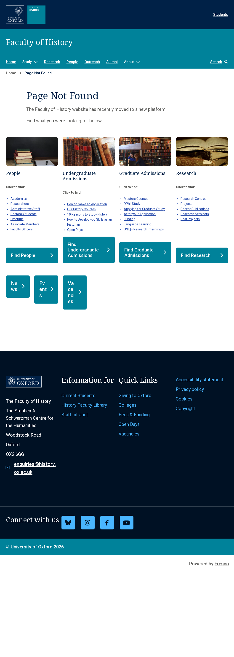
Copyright (185, 408)
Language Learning (138, 224)
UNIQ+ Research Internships (144, 229)
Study (27, 62)
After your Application (140, 214)
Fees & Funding (134, 414)
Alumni (112, 62)
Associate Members (25, 224)
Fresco (222, 563)
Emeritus (17, 219)
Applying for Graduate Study (144, 209)
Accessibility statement (199, 379)
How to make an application (87, 204)
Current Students (78, 395)
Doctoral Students (24, 214)
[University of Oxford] (15, 14)
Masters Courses (136, 198)
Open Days (75, 230)
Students (220, 14)
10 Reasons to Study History (87, 214)
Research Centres (193, 198)
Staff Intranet (74, 414)
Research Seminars (195, 214)
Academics (19, 198)
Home (11, 62)
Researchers (20, 204)
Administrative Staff (25, 209)
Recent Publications (195, 209)
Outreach (92, 62)
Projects (186, 204)
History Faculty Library (84, 405)
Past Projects (190, 219)
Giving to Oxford (135, 395)
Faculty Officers (22, 229)
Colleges (127, 405)
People (72, 62)
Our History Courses (81, 209)
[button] (217, 62)
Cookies (184, 399)
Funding (129, 219)
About (129, 62)
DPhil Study (132, 204)
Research (52, 62)
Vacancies (129, 434)
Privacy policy (190, 389)
